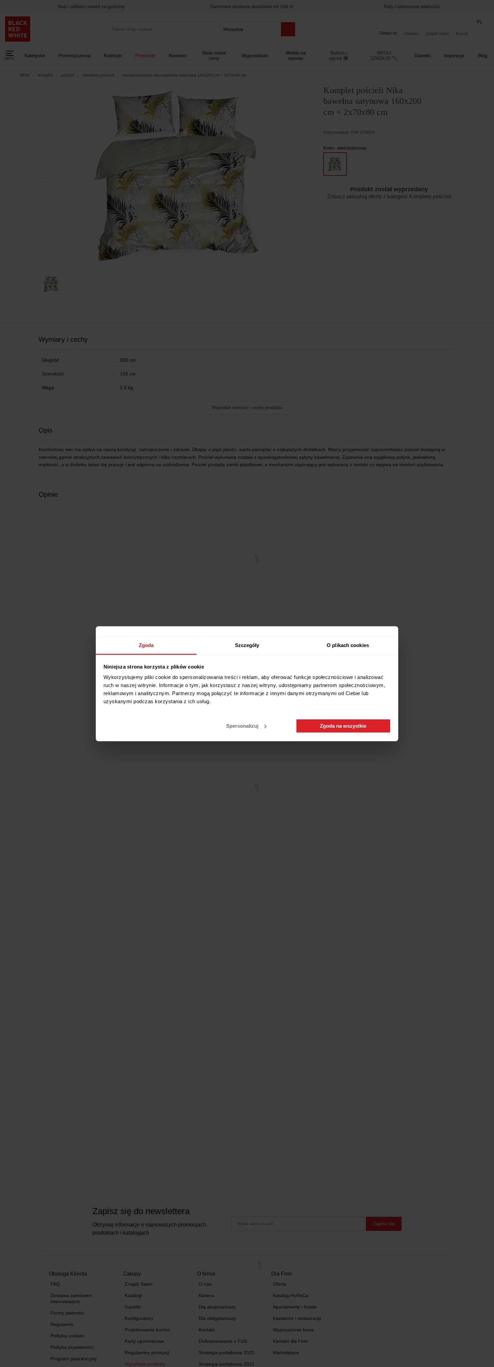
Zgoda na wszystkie (343, 726)
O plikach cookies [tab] (348, 645)
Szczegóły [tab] (247, 645)
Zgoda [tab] (146, 645)
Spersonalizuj (242, 726)
